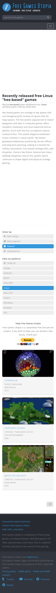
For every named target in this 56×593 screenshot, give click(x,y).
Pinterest (45, 579)
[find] (48, 17)
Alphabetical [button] (13, 251)
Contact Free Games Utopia (15, 525)
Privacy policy (9, 571)
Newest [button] (11, 246)
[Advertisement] (28, 61)
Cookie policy (24, 571)
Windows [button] (8, 302)
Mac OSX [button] (8, 292)
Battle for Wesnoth (15, 475)
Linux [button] (6, 287)
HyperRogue (11, 380)
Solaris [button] (7, 297)
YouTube (28, 579)
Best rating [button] (12, 236)
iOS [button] (5, 312)
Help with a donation (12, 529)
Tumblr (10, 579)
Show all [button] (11, 263)
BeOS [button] (6, 278)
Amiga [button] (7, 268)
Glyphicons (32, 557)
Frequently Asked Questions (16, 521)
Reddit (10, 585)
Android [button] (8, 273)
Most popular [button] (14, 241)
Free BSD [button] (8, 283)
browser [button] (8, 307)
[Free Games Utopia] (28, 7)
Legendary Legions (14, 428)
